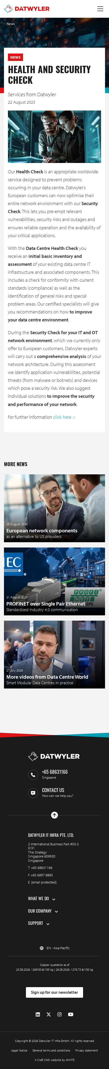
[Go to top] (54, 815)
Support (35, 924)
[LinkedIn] (38, 1014)
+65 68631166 (41, 867)
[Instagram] (59, 1014)
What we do (38, 899)
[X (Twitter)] (48, 1014)
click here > (64, 417)
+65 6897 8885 (42, 875)
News (11, 23)
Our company (40, 911)
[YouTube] (70, 1014)
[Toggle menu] (100, 8)
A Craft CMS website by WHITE (55, 1060)
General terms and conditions (51, 1050)
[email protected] (44, 882)
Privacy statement (86, 1050)
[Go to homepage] (26, 9)
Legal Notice (19, 1050)
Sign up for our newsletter (54, 992)
